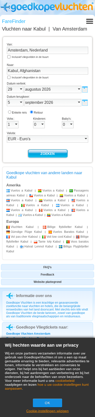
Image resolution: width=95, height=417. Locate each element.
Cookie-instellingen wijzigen (47, 411)
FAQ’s (47, 267)
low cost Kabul (59, 236)
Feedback (47, 274)
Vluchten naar (24, 29)
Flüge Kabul (26, 232)
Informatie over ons (34, 296)
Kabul (22, 227)
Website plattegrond (47, 282)
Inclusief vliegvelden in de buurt (30, 56)
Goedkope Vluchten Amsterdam (28, 333)
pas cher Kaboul (24, 236)
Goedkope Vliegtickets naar (41, 327)
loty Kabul (49, 241)
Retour (38, 112)
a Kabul (21, 190)
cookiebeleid (65, 381)
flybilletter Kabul (65, 227)
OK (47, 403)
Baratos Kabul (68, 232)
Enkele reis (19, 112)
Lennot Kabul (38, 246)
